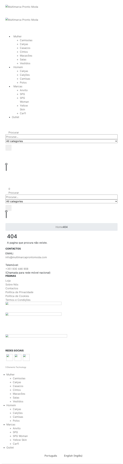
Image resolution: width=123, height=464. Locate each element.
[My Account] (61, 183)
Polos (23, 82)
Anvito (24, 90)
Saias (23, 59)
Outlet (15, 117)
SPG (22, 94)
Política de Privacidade (19, 292)
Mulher (17, 36)
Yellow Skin (20, 439)
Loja (8, 280)
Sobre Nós (11, 284)
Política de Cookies (17, 296)
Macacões (26, 55)
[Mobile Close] (1, 370)
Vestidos (25, 63)
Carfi (23, 113)
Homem (18, 67)
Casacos (25, 47)
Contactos (11, 288)
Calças (24, 44)
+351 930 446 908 (16, 268)
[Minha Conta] (61, 154)
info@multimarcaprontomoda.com (26, 257)
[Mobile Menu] (6, 23)
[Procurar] (8, 148)
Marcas (17, 86)
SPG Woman (20, 436)
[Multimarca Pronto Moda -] (21, 6)
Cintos (24, 51)
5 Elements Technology (15, 367)
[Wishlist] (61, 160)
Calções (25, 74)
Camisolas (26, 40)
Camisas (25, 78)
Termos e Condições (17, 299)
